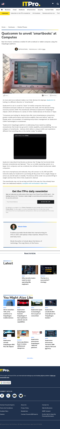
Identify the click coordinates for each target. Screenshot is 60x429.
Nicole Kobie (24, 49)
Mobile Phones (22, 27)
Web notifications (47, 408)
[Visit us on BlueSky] (20, 396)
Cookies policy (4, 411)
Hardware (22, 10)
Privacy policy (25, 408)
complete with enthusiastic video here (34, 183)
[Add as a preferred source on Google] (5, 382)
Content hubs (49, 10)
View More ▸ (30, 358)
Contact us (45, 405)
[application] (30, 146)
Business (7, 10)
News (43, 49)
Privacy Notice (9, 209)
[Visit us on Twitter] (8, 396)
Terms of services (26, 207)
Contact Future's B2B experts (29, 414)
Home (3, 27)
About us (23, 405)
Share (6, 95)
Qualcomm (50, 100)
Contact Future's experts (7, 405)
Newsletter (54, 95)
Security (40, 10)
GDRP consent (46, 411)
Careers (2, 414)
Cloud (14, 10)
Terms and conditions (6, 408)
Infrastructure (31, 10)
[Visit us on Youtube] (14, 396)
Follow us (46, 95)
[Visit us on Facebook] (2, 396)
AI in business (36, 13)
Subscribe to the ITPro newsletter (20, 13)
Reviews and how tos (49, 13)
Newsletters (24, 411)
